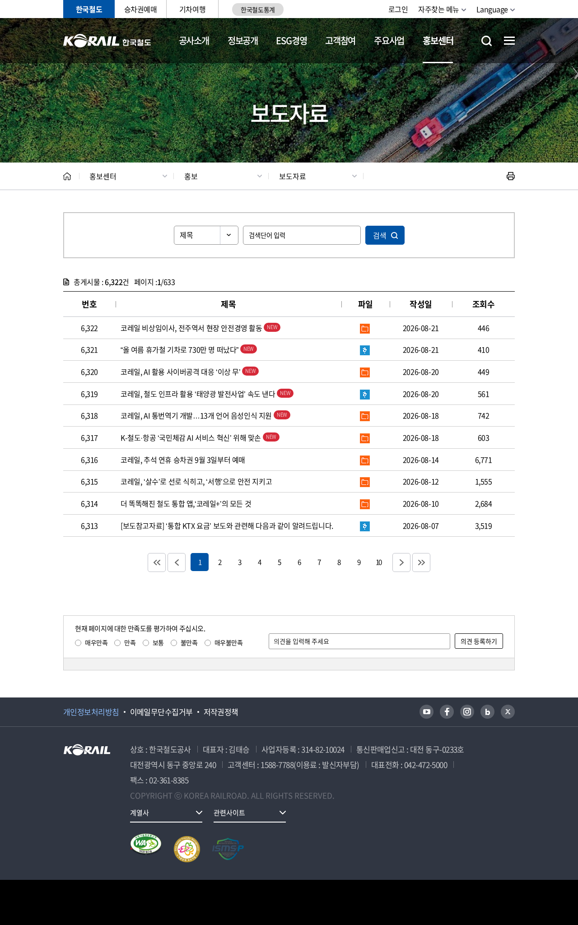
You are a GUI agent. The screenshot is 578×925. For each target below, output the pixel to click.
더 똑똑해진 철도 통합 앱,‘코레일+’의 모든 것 (186, 503)
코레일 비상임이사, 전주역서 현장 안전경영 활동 (192, 327)
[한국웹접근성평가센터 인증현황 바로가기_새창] (146, 849)
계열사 (139, 813)
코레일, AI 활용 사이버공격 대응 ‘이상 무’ (181, 371)
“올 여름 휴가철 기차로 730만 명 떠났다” (180, 349)
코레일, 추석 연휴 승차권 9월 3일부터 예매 (183, 459)
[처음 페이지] (157, 562)
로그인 (398, 9)
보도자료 (292, 176)
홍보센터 (438, 40)
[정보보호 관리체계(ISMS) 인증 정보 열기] (228, 849)
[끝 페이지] (421, 562)
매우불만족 (228, 642)
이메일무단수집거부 (161, 712)
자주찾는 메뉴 (438, 9)
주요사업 (389, 40)
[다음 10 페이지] (401, 562)
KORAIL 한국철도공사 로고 (107, 40)
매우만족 (96, 642)
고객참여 (340, 40)
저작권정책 (221, 712)
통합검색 (486, 41)
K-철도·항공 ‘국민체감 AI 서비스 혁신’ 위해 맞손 (192, 437)
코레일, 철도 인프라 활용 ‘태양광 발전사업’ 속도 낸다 (199, 393)
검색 (380, 235)
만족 (129, 642)
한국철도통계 (258, 9)
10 (378, 562)
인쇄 (511, 176)
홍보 (191, 176)
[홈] (67, 176)
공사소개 (194, 40)
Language (492, 9)
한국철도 (89, 9)
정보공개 (243, 40)
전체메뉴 (509, 41)
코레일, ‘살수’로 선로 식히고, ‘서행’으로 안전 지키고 (196, 481)
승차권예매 (140, 9)
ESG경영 (291, 40)
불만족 (189, 642)
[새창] (427, 712)
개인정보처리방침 (91, 712)
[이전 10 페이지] (177, 562)
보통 (158, 642)
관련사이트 (229, 813)
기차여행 (192, 9)
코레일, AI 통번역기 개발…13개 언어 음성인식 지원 (197, 415)
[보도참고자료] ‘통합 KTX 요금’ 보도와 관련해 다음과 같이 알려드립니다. (227, 525)
